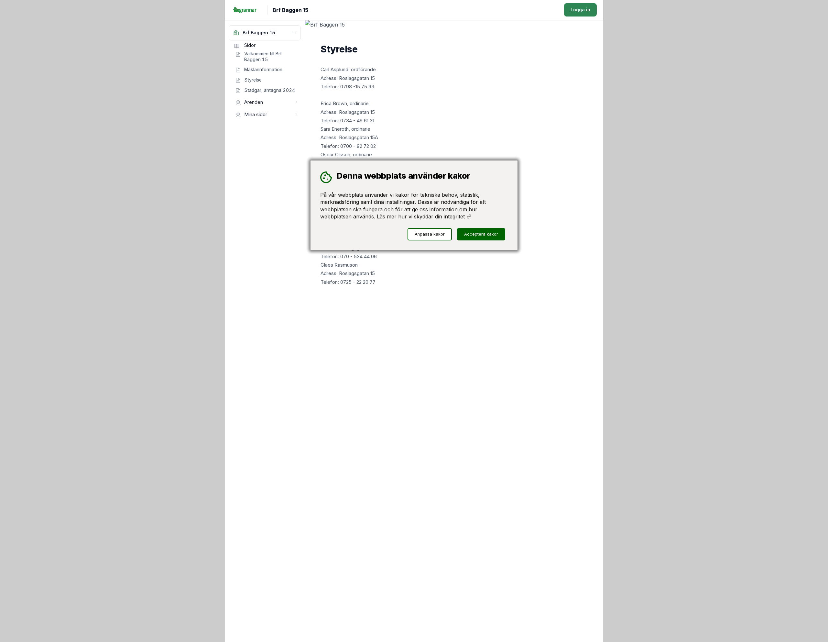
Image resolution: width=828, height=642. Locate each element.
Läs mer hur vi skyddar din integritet (421, 216)
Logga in (580, 9)
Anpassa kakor (430, 234)
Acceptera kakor (481, 234)
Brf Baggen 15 (290, 10)
